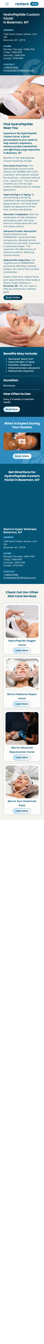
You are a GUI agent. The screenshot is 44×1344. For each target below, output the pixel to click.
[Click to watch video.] (22, 441)
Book (34, 4)
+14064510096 (10, 67)
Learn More (22, 650)
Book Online (13, 297)
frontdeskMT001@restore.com (19, 70)
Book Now (11, 409)
